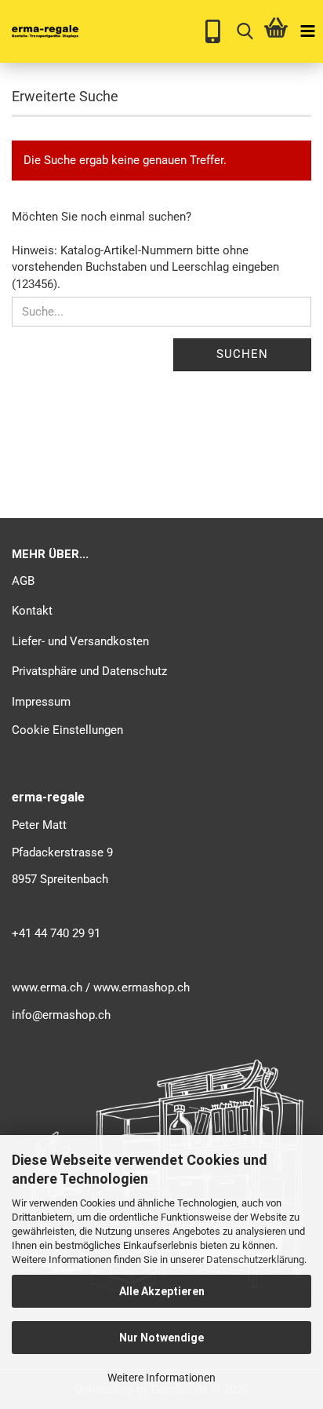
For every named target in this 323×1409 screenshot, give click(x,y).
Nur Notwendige (161, 1337)
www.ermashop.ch (141, 987)
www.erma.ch (47, 987)
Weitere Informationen (161, 1377)
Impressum (41, 702)
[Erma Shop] (39, 31)
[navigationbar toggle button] (307, 31)
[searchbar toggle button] (244, 31)
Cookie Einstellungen (67, 730)
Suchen (242, 354)
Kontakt (32, 611)
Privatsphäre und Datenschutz (89, 671)
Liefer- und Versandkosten (80, 641)
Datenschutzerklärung (255, 1259)
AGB (23, 581)
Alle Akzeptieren (162, 1291)
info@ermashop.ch (61, 1015)
